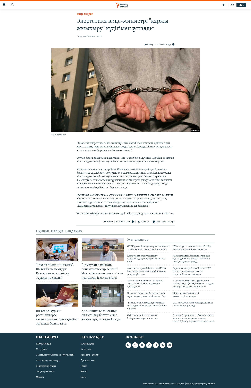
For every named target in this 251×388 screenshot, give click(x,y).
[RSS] (162, 345)
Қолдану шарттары (46, 366)
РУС (232, 5)
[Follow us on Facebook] (128, 345)
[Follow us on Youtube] (142, 345)
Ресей (84, 366)
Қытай (84, 371)
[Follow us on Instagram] (149, 345)
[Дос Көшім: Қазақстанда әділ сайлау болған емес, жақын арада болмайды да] (103, 295)
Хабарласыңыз (43, 344)
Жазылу (40, 377)
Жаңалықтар (87, 344)
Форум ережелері (45, 371)
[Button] (148, 45)
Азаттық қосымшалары (48, 360)
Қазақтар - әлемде (90, 355)
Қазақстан (86, 349)
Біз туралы (41, 349)
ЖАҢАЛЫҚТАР (85, 14)
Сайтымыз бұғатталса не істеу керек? (55, 355)
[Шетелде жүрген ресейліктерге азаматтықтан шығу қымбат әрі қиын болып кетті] (57, 295)
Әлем (83, 377)
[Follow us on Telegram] (156, 345)
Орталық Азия (88, 360)
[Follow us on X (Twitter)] (135, 345)
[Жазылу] (169, 345)
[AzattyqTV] (223, 5)
